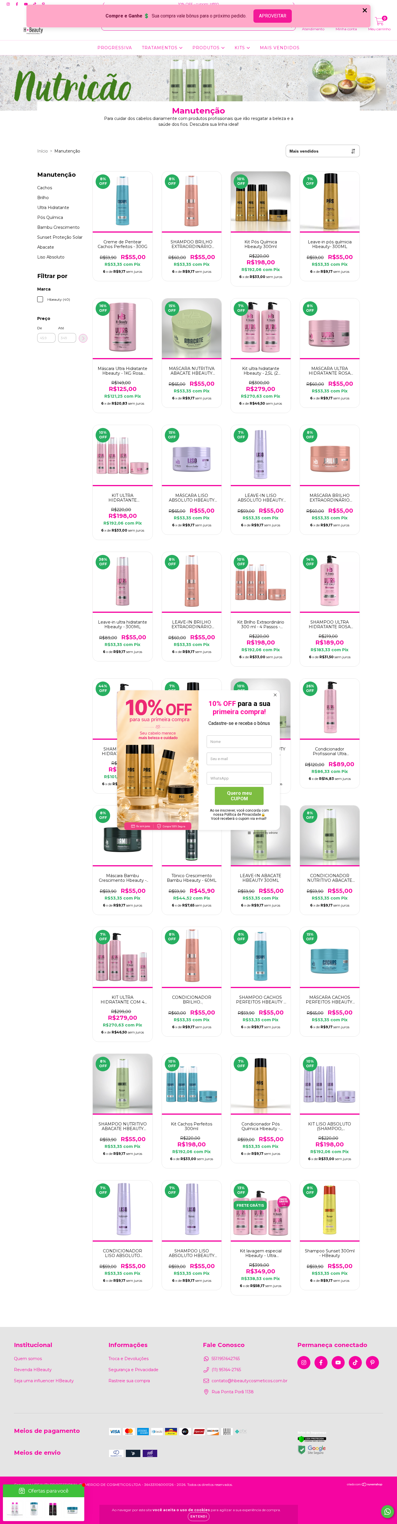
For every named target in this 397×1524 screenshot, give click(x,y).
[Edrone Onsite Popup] (198, 762)
